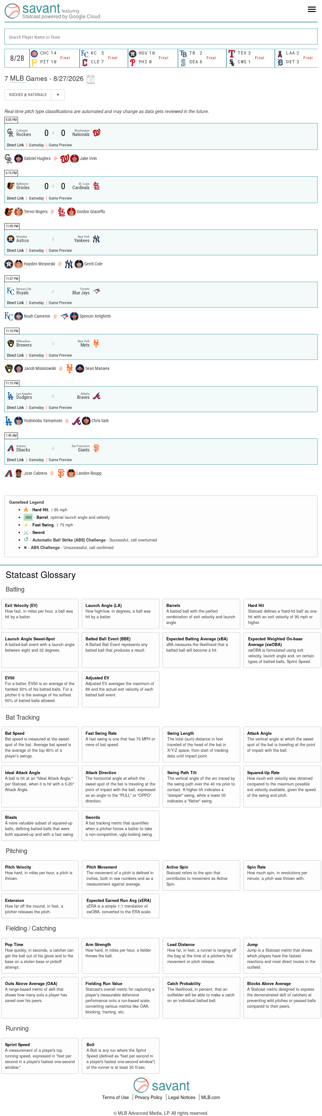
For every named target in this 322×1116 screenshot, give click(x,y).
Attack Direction (101, 772)
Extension (14, 900)
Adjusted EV (97, 678)
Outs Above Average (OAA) (31, 983)
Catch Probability (184, 983)
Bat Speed (15, 733)
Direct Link (16, 145)
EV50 (9, 678)
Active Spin (177, 867)
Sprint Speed (17, 1044)
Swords (93, 817)
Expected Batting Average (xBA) (197, 639)
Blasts (11, 817)
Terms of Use (116, 1097)
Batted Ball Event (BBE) (108, 639)
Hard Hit (40, 510)
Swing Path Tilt (182, 772)
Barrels (173, 605)
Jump (252, 944)
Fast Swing (43, 525)
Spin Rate (256, 867)
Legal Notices (182, 1097)
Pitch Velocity (18, 867)
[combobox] (161, 36)
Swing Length (180, 733)
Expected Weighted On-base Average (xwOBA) (275, 641)
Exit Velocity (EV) (21, 605)
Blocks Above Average (269, 983)
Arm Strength (98, 944)
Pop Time (14, 944)
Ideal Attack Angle (22, 772)
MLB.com (210, 1097)
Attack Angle (259, 733)
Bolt (90, 1044)
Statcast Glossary (41, 574)
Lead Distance (181, 944)
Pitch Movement (101, 867)
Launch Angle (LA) (104, 605)
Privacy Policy (149, 1097)
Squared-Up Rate (263, 772)
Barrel (42, 517)
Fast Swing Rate (101, 733)
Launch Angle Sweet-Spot (30, 639)
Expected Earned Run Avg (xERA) (118, 900)
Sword (38, 532)
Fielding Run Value (104, 983)
